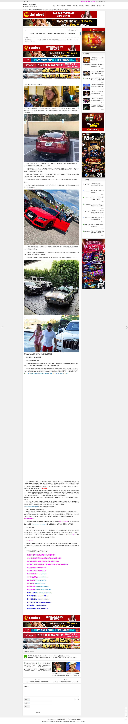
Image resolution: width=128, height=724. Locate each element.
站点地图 (70, 719)
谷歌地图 (79, 719)
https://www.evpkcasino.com (43, 589)
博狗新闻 (87, 5)
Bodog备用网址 (61, 5)
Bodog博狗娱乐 (29, 5)
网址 (26, 706)
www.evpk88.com (63, 521)
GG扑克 (98, 1)
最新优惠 (75, 5)
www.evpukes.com (40, 583)
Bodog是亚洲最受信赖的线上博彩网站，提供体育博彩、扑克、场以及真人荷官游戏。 (64, 721)
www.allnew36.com (43, 596)
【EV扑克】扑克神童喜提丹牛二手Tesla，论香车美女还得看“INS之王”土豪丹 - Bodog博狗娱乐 (55, 657)
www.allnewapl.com (41, 605)
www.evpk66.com (34, 84)
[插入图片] (78, 699)
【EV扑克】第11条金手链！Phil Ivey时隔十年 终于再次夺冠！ (97, 93)
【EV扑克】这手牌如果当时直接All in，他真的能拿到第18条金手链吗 (44, 670)
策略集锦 (30, 9)
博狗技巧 (81, 5)
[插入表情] (75, 699)
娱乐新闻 (93, 5)
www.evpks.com (41, 567)
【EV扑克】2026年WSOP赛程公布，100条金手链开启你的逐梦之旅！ (97, 73)
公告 (79, 1)
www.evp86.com (28, 518)
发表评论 (74, 30)
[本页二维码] (126, 719)
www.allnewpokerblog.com (31, 506)
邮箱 (27, 703)
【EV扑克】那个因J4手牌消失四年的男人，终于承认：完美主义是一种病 (30, 670)
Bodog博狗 (58, 656)
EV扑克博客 (44, 488)
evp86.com (49, 371)
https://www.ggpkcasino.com (43, 592)
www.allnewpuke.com (45, 602)
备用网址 (102, 1)
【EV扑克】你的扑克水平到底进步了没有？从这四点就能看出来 (97, 212)
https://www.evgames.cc (42, 586)
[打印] (68, 30)
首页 (54, 5)
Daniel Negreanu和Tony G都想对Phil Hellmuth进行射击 (97, 205)
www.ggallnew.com (42, 608)
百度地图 (74, 719)
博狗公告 (69, 5)
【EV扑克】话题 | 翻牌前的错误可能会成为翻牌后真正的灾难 (97, 106)
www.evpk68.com (41, 580)
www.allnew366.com (43, 599)
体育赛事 (99, 5)
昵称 (27, 699)
